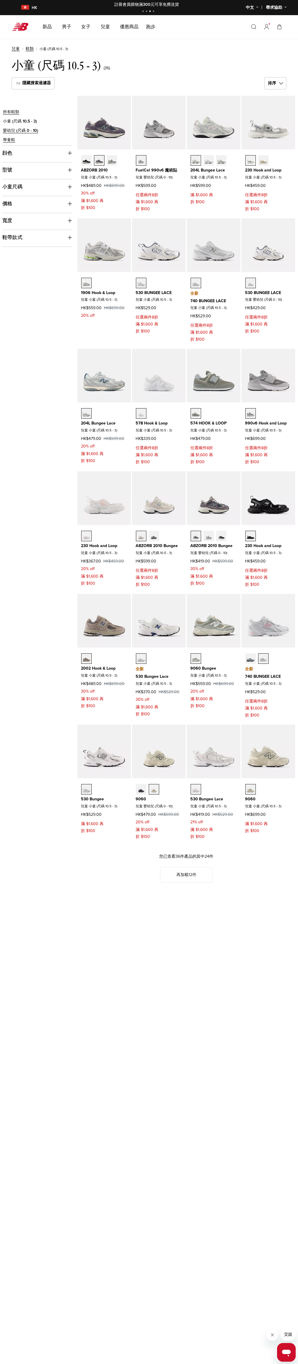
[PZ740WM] (195, 283)
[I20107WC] (195, 536)
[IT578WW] (141, 413)
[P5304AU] (195, 789)
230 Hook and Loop (263, 170)
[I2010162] (141, 536)
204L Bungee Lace (207, 170)
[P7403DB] (263, 658)
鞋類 (30, 48)
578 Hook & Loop (152, 423)
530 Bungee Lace (152, 676)
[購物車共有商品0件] (279, 26)
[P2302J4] (250, 536)
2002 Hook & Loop (98, 668)
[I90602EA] (154, 789)
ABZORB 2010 (94, 170)
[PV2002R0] (86, 658)
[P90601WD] (195, 658)
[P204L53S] (86, 413)
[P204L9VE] (221, 160)
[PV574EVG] (195, 413)
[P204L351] (195, 160)
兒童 (16, 48)
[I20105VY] (221, 536)
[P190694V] (86, 283)
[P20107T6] (86, 160)
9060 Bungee (203, 668)
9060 (141, 799)
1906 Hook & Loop (98, 292)
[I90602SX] (141, 789)
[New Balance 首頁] (22, 27)
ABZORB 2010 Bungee (157, 545)
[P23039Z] (250, 160)
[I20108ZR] (208, 536)
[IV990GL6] (141, 160)
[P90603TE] (250, 789)
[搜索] (253, 26)
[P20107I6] (99, 160)
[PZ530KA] (141, 283)
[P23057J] (263, 160)
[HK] (22, 8)
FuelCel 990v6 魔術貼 (156, 170)
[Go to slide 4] (154, 11)
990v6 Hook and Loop (266, 423)
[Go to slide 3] (150, 11)
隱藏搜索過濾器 (36, 82)
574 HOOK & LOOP (208, 423)
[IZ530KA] (250, 283)
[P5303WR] (141, 658)
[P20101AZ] (112, 160)
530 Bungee (92, 799)
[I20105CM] (154, 536)
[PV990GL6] (250, 413)
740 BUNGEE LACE (208, 300)
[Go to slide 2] (147, 11)
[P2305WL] (86, 536)
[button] (266, 26)
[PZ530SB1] (86, 789)
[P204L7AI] (208, 160)
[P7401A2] (250, 658)
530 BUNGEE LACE (154, 292)
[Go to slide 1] (144, 11)
